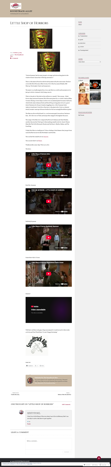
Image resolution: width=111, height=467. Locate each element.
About (80, 25)
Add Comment (66, 404)
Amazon (45, 137)
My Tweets (81, 115)
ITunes (40, 141)
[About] (80, 80)
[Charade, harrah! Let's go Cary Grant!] (95, 85)
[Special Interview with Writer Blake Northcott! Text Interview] (83, 99)
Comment (66, 452)
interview (82, 43)
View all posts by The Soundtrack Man (45, 383)
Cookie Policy (29, 464)
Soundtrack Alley (21, 11)
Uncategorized (84, 50)
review (82, 47)
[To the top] (99, 458)
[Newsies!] (95, 97)
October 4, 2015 (17, 53)
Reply (29, 424)
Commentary (83, 36)
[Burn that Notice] (83, 87)
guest (81, 40)
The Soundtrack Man (16, 55)
